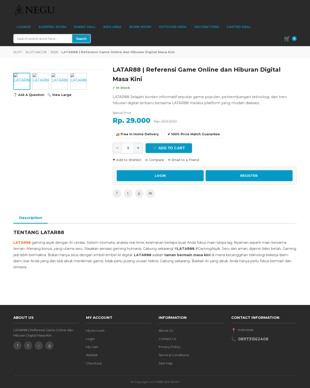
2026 (54, 52)
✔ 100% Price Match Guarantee (194, 134)
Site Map (166, 363)
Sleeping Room (52, 27)
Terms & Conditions (174, 355)
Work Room (140, 27)
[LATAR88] (35, 10)
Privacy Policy (169, 347)
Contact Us (167, 339)
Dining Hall (85, 27)
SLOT (17, 52)
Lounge (24, 27)
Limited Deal (239, 27)
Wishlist (92, 355)
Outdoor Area (172, 27)
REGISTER (249, 175)
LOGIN (160, 175)
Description (30, 217)
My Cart (92, 347)
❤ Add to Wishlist (127, 160)
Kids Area (112, 27)
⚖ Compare (154, 160)
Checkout (94, 363)
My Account (95, 330)
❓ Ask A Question (28, 95)
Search (81, 39)
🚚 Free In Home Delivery (137, 134)
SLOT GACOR (36, 52)
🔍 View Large (59, 95)
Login (90, 339)
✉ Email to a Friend (183, 160)
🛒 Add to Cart (169, 148)
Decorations (206, 27)
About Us (166, 330)
